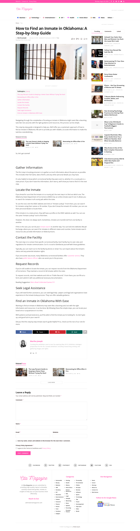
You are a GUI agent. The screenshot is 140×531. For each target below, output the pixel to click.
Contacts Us (25, 1)
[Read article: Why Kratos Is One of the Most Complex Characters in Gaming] (97, 151)
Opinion (68, 505)
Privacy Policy (32, 1)
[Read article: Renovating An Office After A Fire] (57, 144)
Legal (67, 496)
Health (72, 18)
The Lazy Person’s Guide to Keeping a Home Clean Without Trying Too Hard (37, 143)
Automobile (59, 480)
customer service (73, 256)
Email (18, 432)
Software (78, 492)
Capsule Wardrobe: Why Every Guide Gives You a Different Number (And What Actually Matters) (113, 138)
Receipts (78, 487)
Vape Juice (79, 506)
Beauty (57, 482)
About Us (18, 1)
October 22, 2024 (68, 143)
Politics (78, 485)
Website (55, 432)
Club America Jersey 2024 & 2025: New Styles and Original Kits (114, 161)
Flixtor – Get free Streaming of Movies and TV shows (114, 86)
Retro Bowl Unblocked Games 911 (43, 282)
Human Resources (68, 490)
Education (58, 494)
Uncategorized (80, 504)
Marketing (68, 500)
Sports (77, 494)
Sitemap (94, 485)
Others (110, 18)
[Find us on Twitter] (113, 1)
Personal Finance (68, 511)
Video (77, 509)
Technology (35, 18)
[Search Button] (123, 17)
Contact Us (95, 490)
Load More (51, 382)
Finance (58, 504)
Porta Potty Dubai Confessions (110, 75)
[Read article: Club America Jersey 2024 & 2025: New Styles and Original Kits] (97, 162)
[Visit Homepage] (24, 9)
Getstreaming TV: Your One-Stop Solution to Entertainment (114, 63)
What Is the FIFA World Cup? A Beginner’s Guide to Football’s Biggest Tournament (114, 125)
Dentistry (58, 490)
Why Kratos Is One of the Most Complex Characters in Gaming (113, 150)
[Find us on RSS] (123, 1)
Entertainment (50, 18)
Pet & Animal (79, 482)
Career (94, 482)
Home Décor (83, 18)
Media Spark (76, 527)
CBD (57, 487)
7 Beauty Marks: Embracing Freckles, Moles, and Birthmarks (114, 98)
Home (17, 23)
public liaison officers (30, 258)
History (68, 485)
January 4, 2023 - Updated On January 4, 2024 (42, 38)
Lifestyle (68, 498)
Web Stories (95, 492)
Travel (77, 501)
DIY (62, 18)
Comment (20, 400)
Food (57, 509)
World (77, 511)
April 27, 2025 (30, 147)
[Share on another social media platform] (85, 332)
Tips (21, 23)
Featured (58, 501)
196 (76, 143)
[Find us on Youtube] (121, 1)
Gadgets (58, 513)
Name (18, 424)
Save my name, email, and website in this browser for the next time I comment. (44, 441)
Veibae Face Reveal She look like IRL (112, 51)
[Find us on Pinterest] (116, 1)
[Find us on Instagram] (118, 1)
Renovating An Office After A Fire (74, 141)
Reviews (78, 490)
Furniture (58, 511)
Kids (94, 18)
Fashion (58, 499)
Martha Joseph (21, 38)
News (103, 18)
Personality (79, 480)
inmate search (45, 227)
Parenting (68, 508)
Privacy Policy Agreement (25, 445)
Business (22, 18)
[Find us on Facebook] (111, 1)
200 (37, 147)
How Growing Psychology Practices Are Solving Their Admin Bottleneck (113, 113)
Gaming (68, 480)
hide (27, 91)
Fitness (57, 506)
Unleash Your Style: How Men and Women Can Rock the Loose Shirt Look (113, 39)
